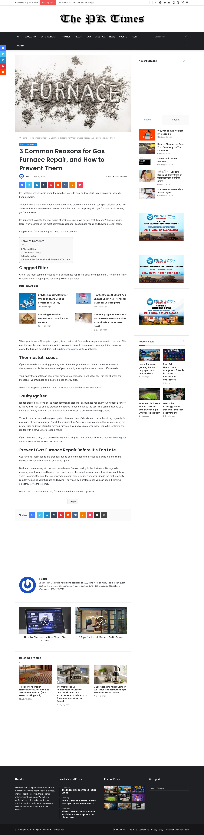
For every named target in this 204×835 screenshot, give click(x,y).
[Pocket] (80, 185)
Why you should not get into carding (170, 132)
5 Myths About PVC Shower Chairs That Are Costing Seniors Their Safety (53, 298)
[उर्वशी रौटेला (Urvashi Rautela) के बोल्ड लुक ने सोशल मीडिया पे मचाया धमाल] (147, 176)
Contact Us (144, 829)
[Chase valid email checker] (147, 162)
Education (30, 37)
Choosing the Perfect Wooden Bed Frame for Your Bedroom (53, 318)
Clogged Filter (29, 249)
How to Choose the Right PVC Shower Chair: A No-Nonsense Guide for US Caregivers (110, 298)
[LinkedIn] (37, 185)
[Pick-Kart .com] (102, 19)
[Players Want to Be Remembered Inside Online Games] (138, 797)
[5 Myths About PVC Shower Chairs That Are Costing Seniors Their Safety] (27, 302)
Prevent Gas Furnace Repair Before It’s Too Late (46, 259)
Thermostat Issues (32, 252)
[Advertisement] (73, 547)
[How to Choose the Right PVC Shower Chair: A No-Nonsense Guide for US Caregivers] (83, 298)
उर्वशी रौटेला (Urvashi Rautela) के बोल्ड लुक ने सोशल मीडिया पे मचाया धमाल (169, 176)
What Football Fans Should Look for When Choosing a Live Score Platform (149, 408)
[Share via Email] (97, 515)
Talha (27, 176)
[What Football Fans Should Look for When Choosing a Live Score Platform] (149, 394)
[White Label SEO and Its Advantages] (147, 193)
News (112, 37)
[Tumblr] (44, 185)
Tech (134, 37)
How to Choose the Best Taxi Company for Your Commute (170, 147)
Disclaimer (169, 829)
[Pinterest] (51, 185)
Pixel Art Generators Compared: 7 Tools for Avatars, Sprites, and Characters (173, 372)
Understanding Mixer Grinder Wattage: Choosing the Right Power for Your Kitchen (110, 689)
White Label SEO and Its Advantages (170, 191)
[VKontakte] (65, 185)
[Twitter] (29, 185)
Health (78, 37)
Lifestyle (100, 37)
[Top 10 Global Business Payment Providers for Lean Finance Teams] (110, 806)
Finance (66, 37)
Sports (123, 37)
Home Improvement (38, 138)
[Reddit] (58, 185)
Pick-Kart (60, 829)
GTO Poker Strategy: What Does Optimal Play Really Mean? (173, 408)
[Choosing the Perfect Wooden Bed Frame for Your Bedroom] (27, 318)
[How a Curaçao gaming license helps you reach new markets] (149, 355)
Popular (148, 119)
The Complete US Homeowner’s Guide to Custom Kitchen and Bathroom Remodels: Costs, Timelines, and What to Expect (72, 694)
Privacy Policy (157, 829)
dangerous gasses (70, 349)
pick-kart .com (182, 829)
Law (89, 37)
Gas (73, 501)
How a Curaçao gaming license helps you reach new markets (85, 2)
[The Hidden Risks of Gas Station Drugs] (110, 789)
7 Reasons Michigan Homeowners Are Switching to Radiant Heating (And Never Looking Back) (34, 691)
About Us (132, 829)
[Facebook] (22, 185)
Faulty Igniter (29, 256)
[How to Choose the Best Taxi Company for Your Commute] (147, 148)
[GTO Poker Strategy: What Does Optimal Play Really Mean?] (174, 394)
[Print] (104, 515)
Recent (176, 119)
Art (19, 37)
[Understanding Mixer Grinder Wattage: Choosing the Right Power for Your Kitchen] (110, 674)
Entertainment (49, 37)
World (20, 45)
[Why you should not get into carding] (147, 135)
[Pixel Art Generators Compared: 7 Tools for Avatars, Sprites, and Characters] (174, 355)
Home (24, 138)
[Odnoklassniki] (72, 185)
